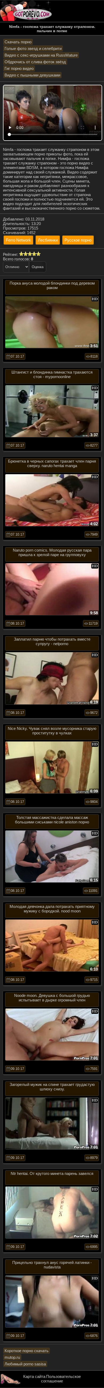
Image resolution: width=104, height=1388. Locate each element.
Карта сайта (34, 1376)
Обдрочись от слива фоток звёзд (35, 62)
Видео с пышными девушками (32, 75)
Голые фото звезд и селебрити (33, 48)
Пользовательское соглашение (61, 1378)
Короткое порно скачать (27, 1350)
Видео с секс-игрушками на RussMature (41, 55)
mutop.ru (12, 1357)
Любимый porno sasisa (25, 1364)
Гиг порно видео (19, 68)
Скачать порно (18, 42)
